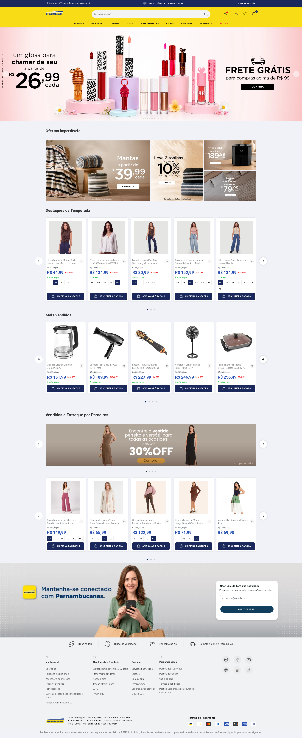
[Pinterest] (226, 670)
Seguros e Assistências (144, 689)
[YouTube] (249, 660)
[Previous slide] (6, 74)
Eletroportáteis (150, 23)
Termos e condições (169, 684)
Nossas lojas (99, 679)
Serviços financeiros (142, 669)
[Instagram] (226, 660)
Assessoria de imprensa (58, 679)
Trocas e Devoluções (103, 684)
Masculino (97, 23)
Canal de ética (166, 679)
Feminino (79, 23)
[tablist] (151, 308)
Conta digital (138, 679)
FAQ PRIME (98, 694)
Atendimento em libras (104, 674)
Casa (130, 23)
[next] (263, 261)
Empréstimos (138, 684)
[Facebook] (237, 660)
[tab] (143, 118)
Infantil (115, 23)
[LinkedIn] (237, 670)
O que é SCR (138, 694)
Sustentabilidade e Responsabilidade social (64, 696)
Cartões (136, 674)
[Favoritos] (245, 13)
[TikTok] (249, 670)
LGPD (95, 689)
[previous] (39, 261)
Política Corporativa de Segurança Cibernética (176, 691)
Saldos (224, 23)
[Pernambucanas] (54, 13)
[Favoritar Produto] (81, 261)
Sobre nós (51, 669)
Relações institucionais (57, 674)
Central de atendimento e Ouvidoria (110, 669)
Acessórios (206, 23)
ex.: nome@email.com (234, 598)
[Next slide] (296, 74)
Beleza (170, 23)
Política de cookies (169, 673)
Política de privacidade (170, 668)
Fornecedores (53, 689)
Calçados (186, 23)
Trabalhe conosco (55, 684)
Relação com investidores (59, 702)
